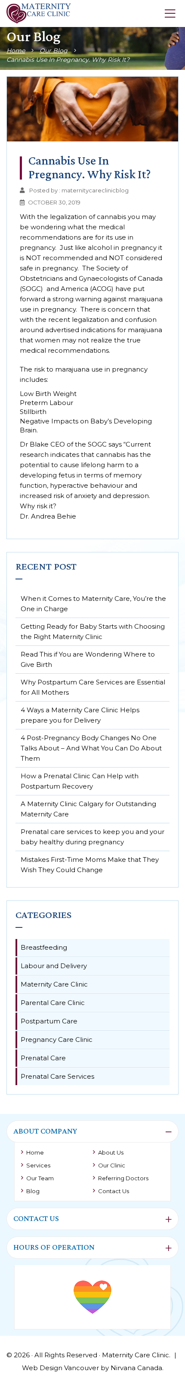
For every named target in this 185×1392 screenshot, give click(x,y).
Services (38, 1165)
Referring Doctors (123, 1178)
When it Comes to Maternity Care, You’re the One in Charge (93, 603)
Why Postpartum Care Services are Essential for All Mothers (93, 687)
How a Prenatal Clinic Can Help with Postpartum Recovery (80, 781)
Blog (33, 1191)
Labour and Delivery (54, 966)
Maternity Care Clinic (54, 984)
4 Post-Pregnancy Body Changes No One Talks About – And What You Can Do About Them (91, 748)
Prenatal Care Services (57, 1076)
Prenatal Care (43, 1058)
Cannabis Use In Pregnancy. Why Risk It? (68, 59)
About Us (110, 1152)
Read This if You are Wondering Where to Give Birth (88, 659)
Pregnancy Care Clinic (56, 1039)
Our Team (40, 1178)
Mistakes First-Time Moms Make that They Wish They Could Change (90, 864)
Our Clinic (111, 1165)
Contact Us (113, 1191)
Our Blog (54, 50)
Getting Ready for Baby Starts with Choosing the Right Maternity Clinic (93, 631)
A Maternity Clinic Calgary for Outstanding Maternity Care (88, 809)
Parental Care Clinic (53, 1003)
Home (15, 50)
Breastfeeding (44, 947)
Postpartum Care (49, 1021)
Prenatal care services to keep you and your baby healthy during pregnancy (92, 837)
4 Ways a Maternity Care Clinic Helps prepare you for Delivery (80, 715)
